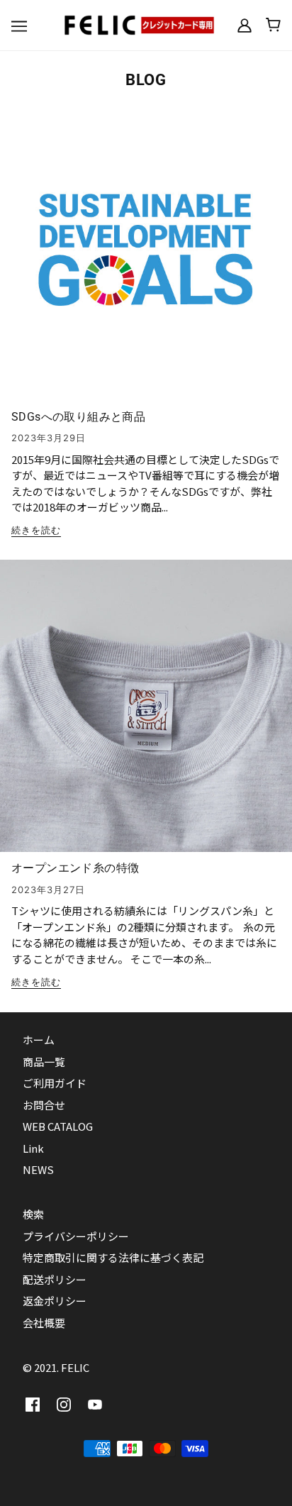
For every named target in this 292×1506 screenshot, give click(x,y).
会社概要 (44, 1322)
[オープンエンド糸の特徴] (146, 711)
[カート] (273, 25)
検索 (33, 1214)
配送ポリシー (54, 1279)
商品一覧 (44, 1061)
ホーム (39, 1039)
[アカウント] (244, 25)
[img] (32, 1404)
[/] (145, 23)
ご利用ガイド (54, 1082)
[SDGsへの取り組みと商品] (146, 260)
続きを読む (36, 531)
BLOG (145, 80)
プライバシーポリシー (76, 1236)
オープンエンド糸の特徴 (75, 868)
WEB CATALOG (58, 1126)
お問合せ (44, 1104)
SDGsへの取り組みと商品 (78, 416)
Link (33, 1148)
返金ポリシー (54, 1300)
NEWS (38, 1169)
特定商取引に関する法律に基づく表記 (113, 1257)
